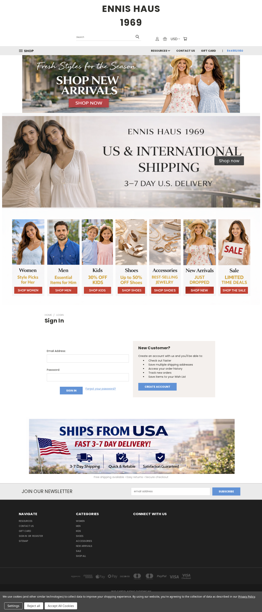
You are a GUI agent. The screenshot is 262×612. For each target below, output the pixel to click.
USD (174, 39)
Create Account (157, 387)
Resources (159, 51)
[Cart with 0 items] (185, 39)
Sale (78, 551)
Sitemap (23, 541)
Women (80, 521)
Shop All (81, 556)
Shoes (79, 536)
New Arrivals (84, 546)
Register (37, 536)
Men (78, 526)
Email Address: (56, 351)
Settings (13, 606)
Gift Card (208, 51)
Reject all (33, 606)
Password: (53, 370)
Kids (78, 531)
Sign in (23, 536)
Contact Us (185, 51)
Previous (252, 600)
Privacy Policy (246, 596)
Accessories (84, 541)
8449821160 (235, 51)
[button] (229, 160)
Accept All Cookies (61, 606)
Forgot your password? (101, 389)
